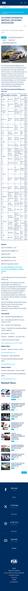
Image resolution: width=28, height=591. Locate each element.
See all (24, 472)
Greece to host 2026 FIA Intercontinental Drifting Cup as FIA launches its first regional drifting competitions (18, 393)
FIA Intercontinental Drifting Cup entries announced (12, 12)
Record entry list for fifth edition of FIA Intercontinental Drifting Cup (17, 425)
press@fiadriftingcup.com (8, 364)
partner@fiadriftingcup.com (9, 379)
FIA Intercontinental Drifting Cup (15, 37)
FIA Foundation (14, 582)
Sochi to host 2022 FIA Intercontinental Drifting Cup (17, 464)
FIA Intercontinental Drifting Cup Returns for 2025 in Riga (17, 446)
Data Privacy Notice (14, 575)
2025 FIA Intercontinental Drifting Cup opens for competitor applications (18, 436)
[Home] (6, 3)
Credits (14, 568)
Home (4, 9)
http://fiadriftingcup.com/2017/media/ (12, 343)
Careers (14, 579)
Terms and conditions (14, 570)
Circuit (4, 40)
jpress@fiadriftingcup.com (8, 352)
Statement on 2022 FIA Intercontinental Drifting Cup (17, 455)
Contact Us (14, 577)
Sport (4, 37)
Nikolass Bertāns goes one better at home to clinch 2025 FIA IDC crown (18, 406)
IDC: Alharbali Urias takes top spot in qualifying (17, 415)
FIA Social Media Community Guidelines (14, 573)
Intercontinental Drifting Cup (9, 42)
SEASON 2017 (11, 40)
